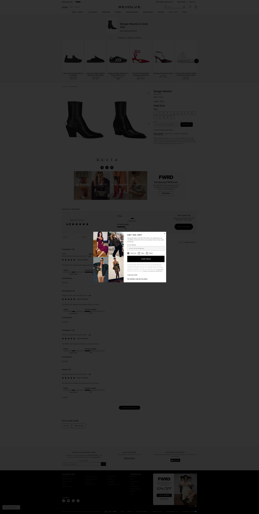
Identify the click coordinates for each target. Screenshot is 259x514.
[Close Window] (164, 233)
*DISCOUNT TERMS (132, 274)
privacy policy (160, 269)
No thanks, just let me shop (137, 279)
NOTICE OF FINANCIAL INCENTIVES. (152, 271)
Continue (146, 259)
